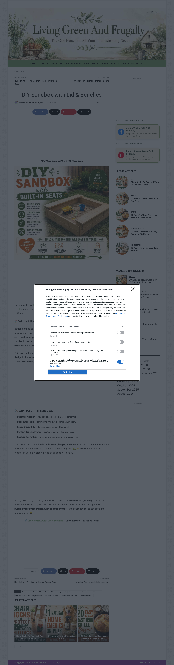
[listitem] (87, 326)
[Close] (134, 289)
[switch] (120, 332)
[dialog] (87, 332)
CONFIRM (67, 372)
